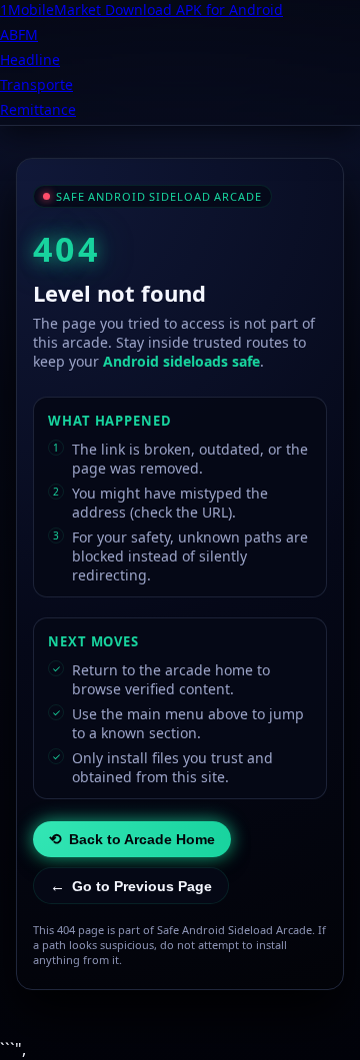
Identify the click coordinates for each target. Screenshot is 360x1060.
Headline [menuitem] (30, 59)
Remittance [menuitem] (38, 109)
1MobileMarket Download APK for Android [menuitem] (141, 9)
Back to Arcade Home (132, 838)
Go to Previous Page (131, 885)
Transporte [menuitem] (36, 84)
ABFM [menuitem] (19, 34)
